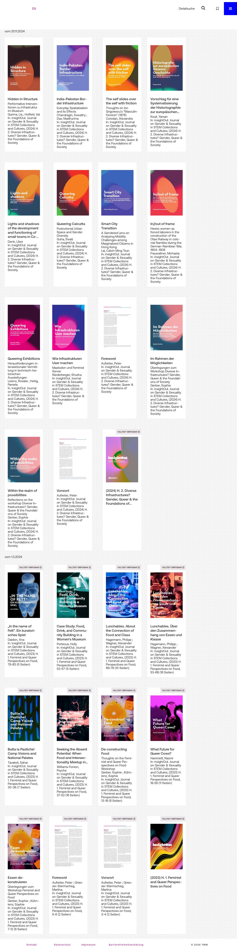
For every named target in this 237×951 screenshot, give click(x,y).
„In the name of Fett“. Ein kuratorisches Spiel (21, 630)
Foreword (108, 358)
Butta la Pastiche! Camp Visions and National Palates (22, 753)
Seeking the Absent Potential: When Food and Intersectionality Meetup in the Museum (72, 755)
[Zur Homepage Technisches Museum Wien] (17, 8)
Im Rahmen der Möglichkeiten (162, 361)
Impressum (88, 944)
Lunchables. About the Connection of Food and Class (120, 630)
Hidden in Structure (23, 99)
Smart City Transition (109, 226)
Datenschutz (62, 944)
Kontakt (32, 944)
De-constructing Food (114, 751)
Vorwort (63, 490)
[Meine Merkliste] (217, 8)
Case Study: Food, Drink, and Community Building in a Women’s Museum (72, 632)
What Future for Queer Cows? (162, 751)
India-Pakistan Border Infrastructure (72, 101)
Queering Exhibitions (24, 358)
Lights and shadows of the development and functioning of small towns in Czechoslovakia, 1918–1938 (23, 230)
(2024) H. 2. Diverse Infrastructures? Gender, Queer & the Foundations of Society (122, 497)
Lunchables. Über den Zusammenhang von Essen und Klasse (166, 632)
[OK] (203, 7)
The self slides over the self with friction (121, 101)
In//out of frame (162, 224)
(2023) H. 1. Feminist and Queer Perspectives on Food (166, 882)
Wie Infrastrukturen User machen (67, 361)
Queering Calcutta (71, 224)
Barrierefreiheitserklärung (126, 944)
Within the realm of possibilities (22, 493)
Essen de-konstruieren (17, 880)
